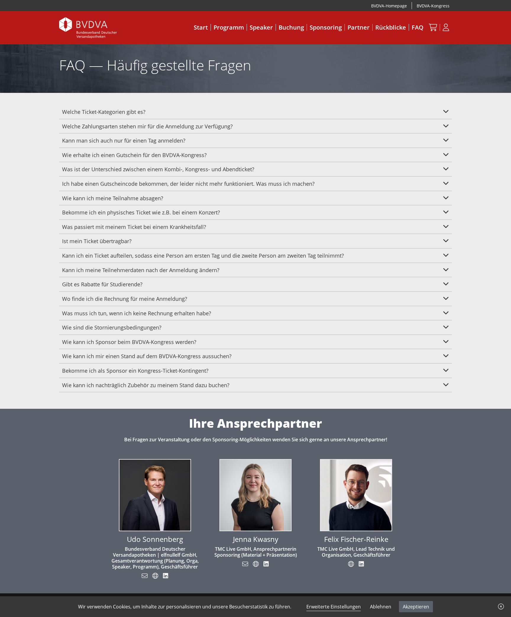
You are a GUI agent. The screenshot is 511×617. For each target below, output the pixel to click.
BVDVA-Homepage (389, 6)
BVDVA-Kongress (433, 6)
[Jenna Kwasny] (255, 494)
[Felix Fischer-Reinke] (356, 494)
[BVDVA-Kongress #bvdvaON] (88, 27)
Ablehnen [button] (380, 606)
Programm (229, 27)
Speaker (261, 27)
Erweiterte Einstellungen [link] (333, 606)
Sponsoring (326, 27)
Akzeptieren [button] (416, 606)
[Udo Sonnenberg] (155, 494)
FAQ (417, 27)
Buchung (291, 27)
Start (201, 27)
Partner (358, 27)
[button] (501, 607)
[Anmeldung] (446, 27)
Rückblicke (390, 27)
